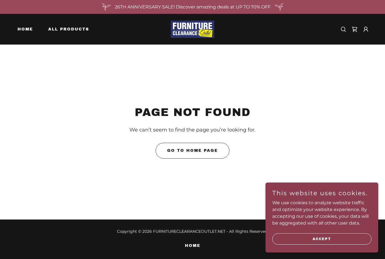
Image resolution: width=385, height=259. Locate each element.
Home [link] (25, 29)
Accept (322, 239)
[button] (354, 29)
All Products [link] (68, 29)
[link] (192, 29)
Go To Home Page (192, 150)
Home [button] (192, 245)
